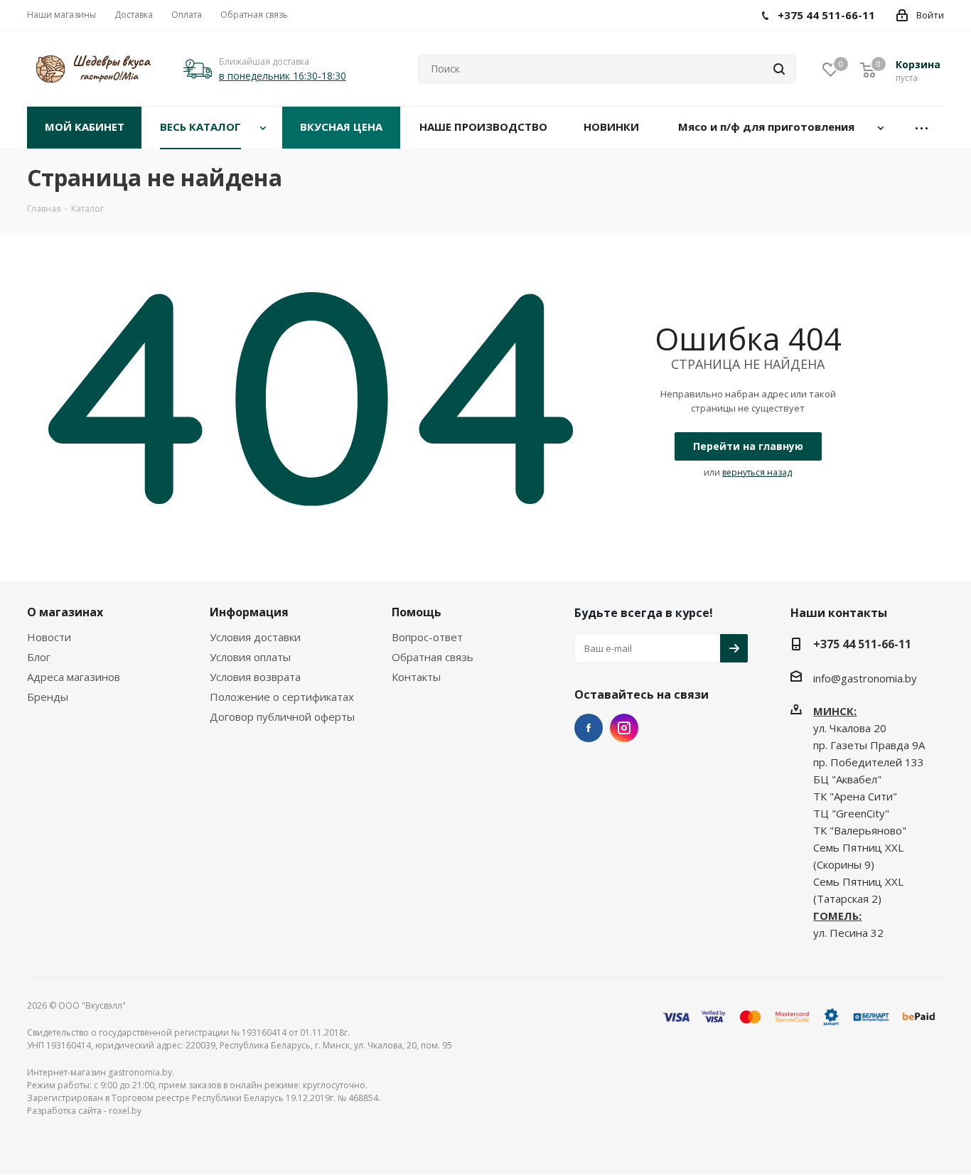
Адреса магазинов (73, 677)
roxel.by (125, 1111)
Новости (49, 637)
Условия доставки (255, 637)
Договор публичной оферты (282, 716)
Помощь (416, 612)
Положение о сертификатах (282, 697)
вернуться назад (757, 472)
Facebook (588, 728)
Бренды (47, 697)
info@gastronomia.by (865, 678)
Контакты (416, 677)
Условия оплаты (250, 657)
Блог (38, 657)
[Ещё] (922, 128)
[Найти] (779, 69)
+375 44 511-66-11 (862, 644)
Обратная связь (432, 657)
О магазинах (65, 612)
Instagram (624, 728)
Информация (249, 612)
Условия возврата (255, 677)
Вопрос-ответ (427, 637)
